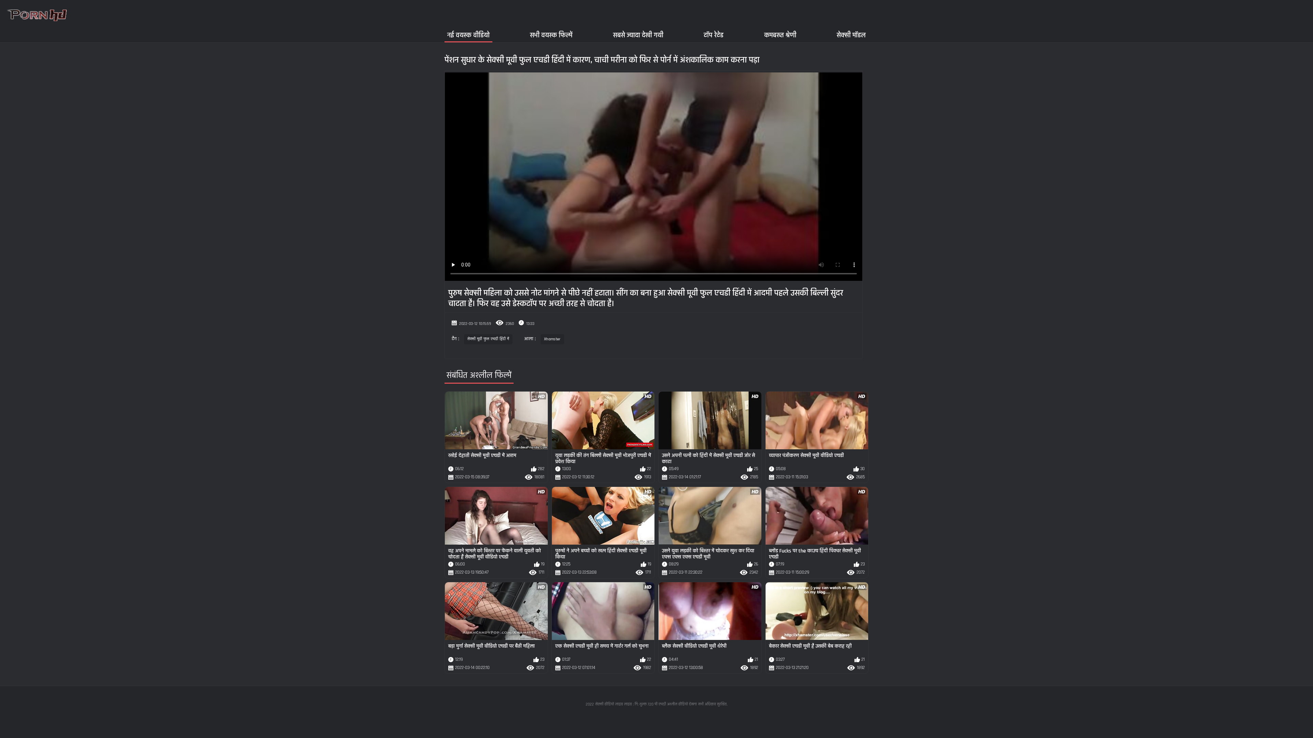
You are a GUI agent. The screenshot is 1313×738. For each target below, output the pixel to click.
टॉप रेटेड (714, 35)
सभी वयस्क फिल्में (551, 35)
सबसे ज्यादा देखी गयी (638, 35)
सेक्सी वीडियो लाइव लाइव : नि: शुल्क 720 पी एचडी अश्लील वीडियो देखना (646, 704)
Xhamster (552, 339)
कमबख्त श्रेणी (780, 35)
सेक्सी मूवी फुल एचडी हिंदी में (488, 339)
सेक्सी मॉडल (851, 35)
